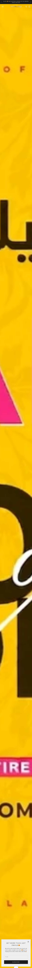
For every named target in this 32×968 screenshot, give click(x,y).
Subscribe (16, 962)
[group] (16, 486)
